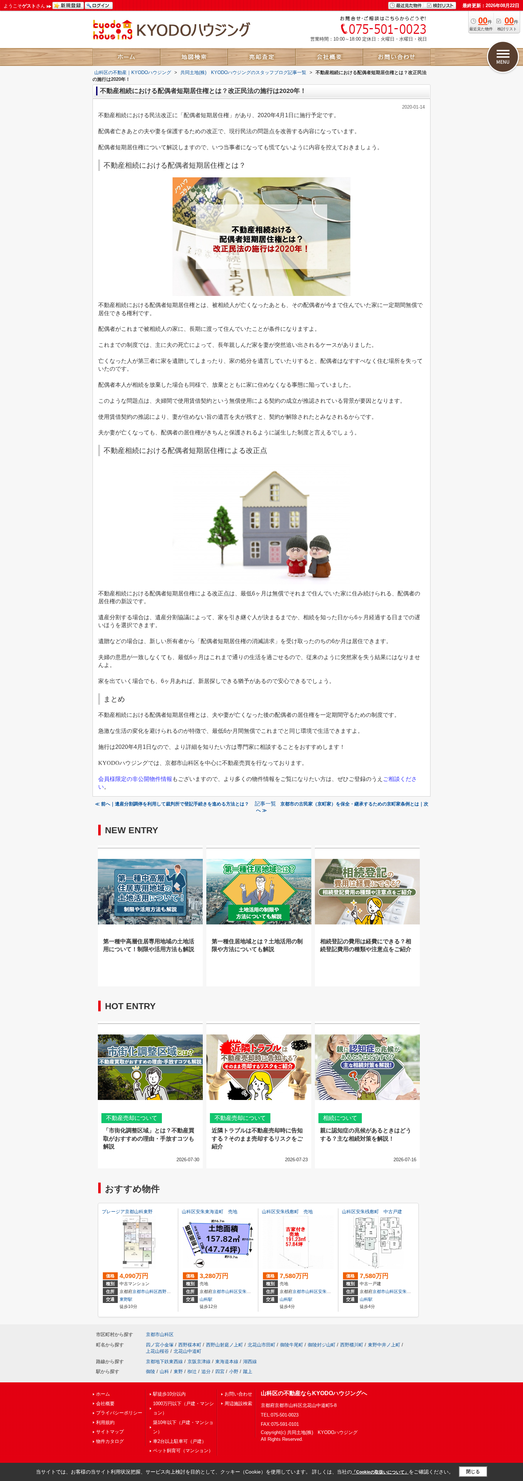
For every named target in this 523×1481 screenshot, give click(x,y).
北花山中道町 (187, 1351)
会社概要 (105, 1403)
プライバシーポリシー (119, 1412)
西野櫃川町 (351, 1344)
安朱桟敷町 (328, 1291)
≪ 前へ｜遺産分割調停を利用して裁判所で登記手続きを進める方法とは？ (172, 804)
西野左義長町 (171, 1291)
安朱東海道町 (251, 1291)
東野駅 (126, 1299)
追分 (206, 1371)
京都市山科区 (145, 1291)
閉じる (473, 1471)
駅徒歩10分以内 (169, 1394)
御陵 (150, 1371)
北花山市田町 (261, 1344)
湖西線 (250, 1361)
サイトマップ (110, 1431)
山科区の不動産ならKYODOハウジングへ (314, 1393)
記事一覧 (265, 804)
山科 (164, 1371)
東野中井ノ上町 (384, 1344)
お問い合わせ (238, 1394)
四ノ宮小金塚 (160, 1344)
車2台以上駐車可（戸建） (179, 1441)
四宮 (219, 1371)
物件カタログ (110, 1441)
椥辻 (192, 1371)
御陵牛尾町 (291, 1344)
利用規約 (105, 1422)
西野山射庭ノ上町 (224, 1344)
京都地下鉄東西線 (164, 1361)
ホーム (103, 1394)
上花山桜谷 (157, 1351)
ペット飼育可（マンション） (183, 1450)
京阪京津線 (199, 1361)
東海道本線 (226, 1361)
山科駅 (206, 1299)
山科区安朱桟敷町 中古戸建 (372, 1211)
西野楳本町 (189, 1344)
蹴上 (247, 1371)
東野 (178, 1371)
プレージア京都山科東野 (127, 1211)
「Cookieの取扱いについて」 (380, 1472)
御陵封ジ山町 (322, 1344)
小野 (233, 1371)
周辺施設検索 (238, 1403)
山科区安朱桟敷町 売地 (287, 1211)
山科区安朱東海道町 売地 (209, 1211)
